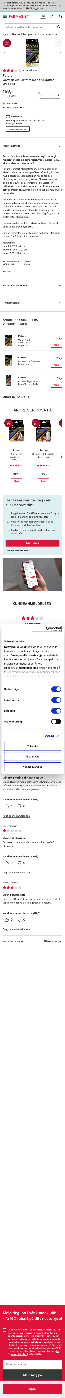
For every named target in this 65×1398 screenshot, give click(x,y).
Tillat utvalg (32, 756)
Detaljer (49, 735)
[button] (6, 53)
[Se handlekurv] (60, 16)
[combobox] (32, 26)
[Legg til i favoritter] (58, 43)
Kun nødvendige (32, 766)
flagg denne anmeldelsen (16, 815)
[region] (32, 53)
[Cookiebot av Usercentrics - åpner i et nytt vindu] (46, 629)
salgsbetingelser (19, 1354)
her (57, 1351)
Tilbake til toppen (53, 941)
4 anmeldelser (30, 70)
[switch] (56, 700)
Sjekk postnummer (18, 129)
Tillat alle (32, 746)
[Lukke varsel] (60, 5)
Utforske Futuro (14, 397)
